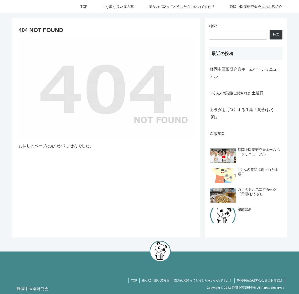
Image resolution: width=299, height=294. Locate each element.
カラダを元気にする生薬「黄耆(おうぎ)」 (242, 113)
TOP (134, 280)
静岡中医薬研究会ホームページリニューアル (245, 72)
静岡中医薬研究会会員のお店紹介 (260, 280)
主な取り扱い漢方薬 (155, 280)
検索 (213, 26)
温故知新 (218, 133)
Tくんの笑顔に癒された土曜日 (237, 93)
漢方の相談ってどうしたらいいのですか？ (203, 280)
